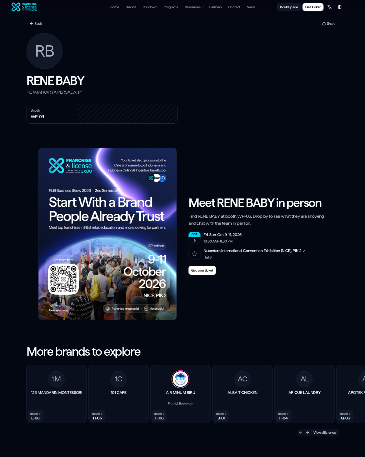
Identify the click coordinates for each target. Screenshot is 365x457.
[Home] (25, 7)
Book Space (289, 7)
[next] (307, 432)
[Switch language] (330, 7)
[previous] (300, 432)
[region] (182, 401)
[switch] (340, 7)
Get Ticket (313, 7)
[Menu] (350, 7)
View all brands (325, 432)
